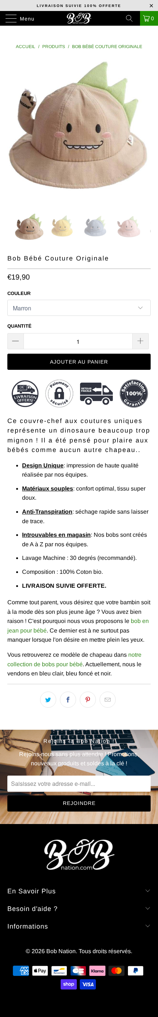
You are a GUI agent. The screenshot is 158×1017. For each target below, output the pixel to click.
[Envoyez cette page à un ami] (108, 700)
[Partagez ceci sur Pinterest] (88, 700)
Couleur (18, 293)
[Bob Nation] (79, 18)
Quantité (19, 326)
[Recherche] (132, 18)
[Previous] (15, 130)
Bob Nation (61, 951)
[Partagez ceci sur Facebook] (68, 700)
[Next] (143, 130)
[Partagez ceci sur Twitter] (48, 700)
